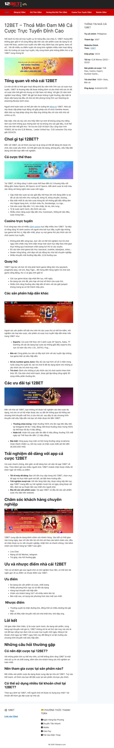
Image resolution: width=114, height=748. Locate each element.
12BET (6, 12)
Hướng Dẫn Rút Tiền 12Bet (56, 12)
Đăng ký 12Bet (19, 12)
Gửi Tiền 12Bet (36, 12)
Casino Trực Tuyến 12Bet (82, 12)
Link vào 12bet (11, 716)
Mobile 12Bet (101, 12)
